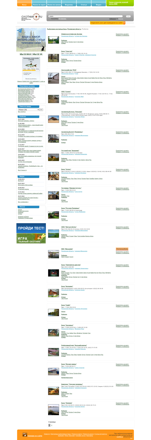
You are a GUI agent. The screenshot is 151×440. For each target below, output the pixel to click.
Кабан (93, 78)
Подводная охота (23, 211)
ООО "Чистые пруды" (69, 227)
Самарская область (24, 101)
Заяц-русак (87, 78)
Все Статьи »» (22, 170)
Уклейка (91, 178)
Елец (66, 102)
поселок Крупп (80, 406)
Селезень (68, 79)
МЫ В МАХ (25, 54)
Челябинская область (24, 96)
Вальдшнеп (64, 78)
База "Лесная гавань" (69, 364)
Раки (87, 178)
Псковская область (74, 29)
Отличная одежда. (23, 189)
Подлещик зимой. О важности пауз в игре (30, 146)
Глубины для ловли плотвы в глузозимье (30, 136)
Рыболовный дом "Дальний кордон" (74, 345)
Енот (74, 272)
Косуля (97, 78)
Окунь (66, 42)
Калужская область (24, 100)
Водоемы (69, 5)
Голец (63, 102)
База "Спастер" (66, 51)
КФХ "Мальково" (67, 249)
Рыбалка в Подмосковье (25, 218)
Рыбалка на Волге (23, 216)
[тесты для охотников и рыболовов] (31, 232)
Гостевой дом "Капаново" (70, 150)
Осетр (71, 256)
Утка (68, 196)
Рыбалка (20, 212)
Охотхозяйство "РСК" (69, 70)
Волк (70, 78)
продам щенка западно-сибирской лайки (30, 193)
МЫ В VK (37, 54)
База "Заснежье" (67, 325)
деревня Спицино (81, 388)
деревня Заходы (80, 349)
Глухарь (74, 78)
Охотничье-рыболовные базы (61, 434)
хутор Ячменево (80, 211)
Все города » (22, 111)
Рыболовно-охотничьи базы (57, 29)
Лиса (101, 78)
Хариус (83, 160)
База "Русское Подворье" (70, 208)
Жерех (70, 102)
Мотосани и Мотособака (25, 185)
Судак (78, 42)
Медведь (109, 78)
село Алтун (78, 191)
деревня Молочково (81, 135)
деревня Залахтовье (81, 268)
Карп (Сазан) (65, 82)
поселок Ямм (79, 96)
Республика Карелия (24, 91)
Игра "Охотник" (70, 435)
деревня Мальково (81, 251)
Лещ (62, 42)
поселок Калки (80, 290)
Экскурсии (64, 125)
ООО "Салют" (66, 91)
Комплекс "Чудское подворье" (72, 384)
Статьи (84, 5)
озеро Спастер (79, 55)
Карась (63, 60)
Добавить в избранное (122, 35)
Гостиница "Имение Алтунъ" (71, 188)
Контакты (90, 435)
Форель (96, 82)
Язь (101, 102)
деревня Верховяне (81, 230)
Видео (98, 5)
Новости (47, 434)
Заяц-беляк (80, 78)
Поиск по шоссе (54, 5)
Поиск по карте (39, 5)
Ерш (62, 122)
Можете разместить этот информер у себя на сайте (31, 82)
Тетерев (73, 79)
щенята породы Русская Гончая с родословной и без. (28, 198)
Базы (24, 5)
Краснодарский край (24, 93)
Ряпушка (87, 82)
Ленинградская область (25, 97)
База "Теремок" (66, 403)
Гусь (71, 272)
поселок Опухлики (81, 308)
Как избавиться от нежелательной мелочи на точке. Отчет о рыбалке (30, 131)
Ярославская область (24, 98)
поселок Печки (80, 116)
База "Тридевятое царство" (71, 265)
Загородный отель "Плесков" (71, 112)
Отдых (20, 213)
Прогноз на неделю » (31, 78)
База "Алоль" (66, 169)
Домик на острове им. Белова (71, 34)
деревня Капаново (81, 154)
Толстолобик (81, 236)
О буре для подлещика (25, 161)
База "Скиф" (65, 305)
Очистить (120, 18)
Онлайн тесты (81, 435)
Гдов (76, 73)
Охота (20, 209)
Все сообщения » (23, 202)
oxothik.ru (120, 437)
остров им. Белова (81, 36)
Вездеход (21, 180)
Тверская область (23, 94)
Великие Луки (79, 329)
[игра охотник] (31, 243)
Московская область (24, 90)
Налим (66, 277)
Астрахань (62, 19)
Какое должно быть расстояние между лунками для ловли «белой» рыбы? (29, 151)
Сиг (91, 102)
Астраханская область (25, 89)
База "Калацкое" (67, 286)
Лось (104, 78)
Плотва (70, 42)
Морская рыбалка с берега (26, 120)
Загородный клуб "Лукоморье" (72, 132)
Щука (81, 42)
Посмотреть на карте (122, 34)
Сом (74, 42)
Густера (63, 178)
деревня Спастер (90, 55)
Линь (67, 60)
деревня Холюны (80, 173)
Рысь (63, 79)
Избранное (112, 18)
